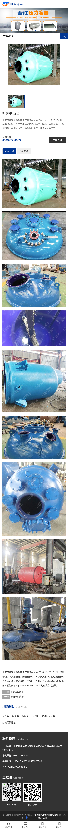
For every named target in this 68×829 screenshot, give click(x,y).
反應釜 (5, 716)
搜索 (64, 36)
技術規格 (24, 150)
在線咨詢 (57, 140)
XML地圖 (42, 818)
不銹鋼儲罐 (14, 676)
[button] (32, 30)
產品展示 (25, 827)
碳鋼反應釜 (27, 676)
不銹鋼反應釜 (42, 676)
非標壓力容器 (51, 672)
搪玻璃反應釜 (57, 676)
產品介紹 (9, 150)
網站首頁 (8, 827)
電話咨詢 (42, 827)
